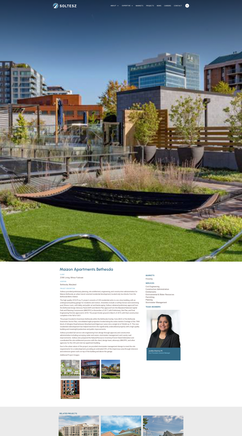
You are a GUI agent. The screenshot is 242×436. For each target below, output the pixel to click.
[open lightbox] (70, 369)
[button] (114, 6)
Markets (139, 6)
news (159, 6)
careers (167, 6)
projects (150, 6)
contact (178, 6)
